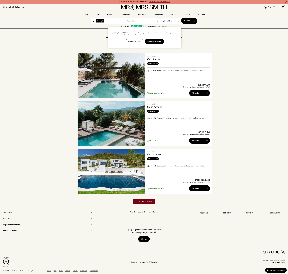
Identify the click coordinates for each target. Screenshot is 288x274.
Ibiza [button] (98, 21)
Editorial (187, 14)
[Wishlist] (270, 7)
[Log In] (281, 7)
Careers (75, 271)
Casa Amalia (154, 107)
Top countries (8, 213)
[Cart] (274, 7)
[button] (265, 7)
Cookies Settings (134, 41)
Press (61, 271)
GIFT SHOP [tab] (250, 213)
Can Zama (153, 59)
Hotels (85, 14)
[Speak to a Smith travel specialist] (265, 7)
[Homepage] (144, 7)
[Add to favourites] (141, 57)
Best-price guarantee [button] (157, 93)
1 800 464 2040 (278, 262)
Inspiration (142, 14)
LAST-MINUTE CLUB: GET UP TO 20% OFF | (143, 2)
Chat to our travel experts (277, 270)
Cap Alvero (154, 154)
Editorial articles (10, 231)
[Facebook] (271, 252)
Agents (67, 271)
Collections (7, 219)
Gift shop (201, 14)
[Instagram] (265, 252)
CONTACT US (275, 213)
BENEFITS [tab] (227, 213)
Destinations (158, 14)
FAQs (55, 271)
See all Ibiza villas (144, 201)
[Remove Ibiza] (102, 20)
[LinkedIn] (277, 252)
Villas (97, 14)
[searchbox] (115, 20)
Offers (109, 14)
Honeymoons (125, 14)
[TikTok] (283, 252)
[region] (144, 37)
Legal (49, 271)
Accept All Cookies (154, 41)
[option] (111, 75)
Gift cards (83, 271)
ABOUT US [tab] (204, 213)
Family (173, 14)
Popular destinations (11, 225)
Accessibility (94, 271)
